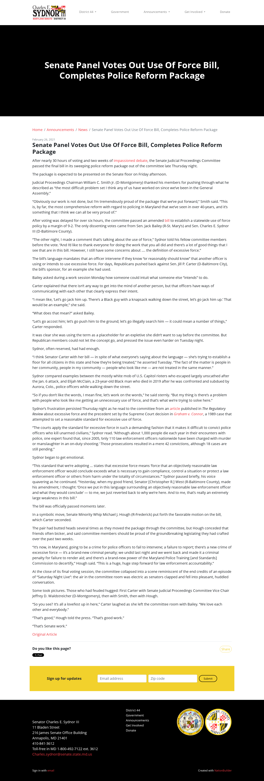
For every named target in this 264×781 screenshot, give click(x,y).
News (83, 129)
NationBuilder (223, 770)
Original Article (44, 634)
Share (225, 649)
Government (120, 12)
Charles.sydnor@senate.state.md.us (62, 754)
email (50, 770)
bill (167, 220)
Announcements (156, 12)
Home (37, 129)
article (175, 408)
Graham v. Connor (188, 413)
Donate (225, 12)
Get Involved (194, 12)
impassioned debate (130, 160)
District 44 (86, 12)
